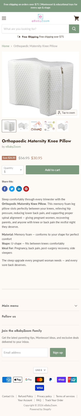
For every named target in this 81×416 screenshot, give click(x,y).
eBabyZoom (13, 146)
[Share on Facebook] (5, 189)
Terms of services (65, 396)
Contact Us (8, 396)
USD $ (38, 370)
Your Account (25, 400)
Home (5, 46)
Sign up (58, 352)
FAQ (38, 400)
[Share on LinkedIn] (19, 189)
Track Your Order (54, 400)
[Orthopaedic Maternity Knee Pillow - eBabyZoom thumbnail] (9, 126)
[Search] (74, 28)
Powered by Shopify (40, 409)
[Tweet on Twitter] (12, 189)
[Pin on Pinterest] (26, 189)
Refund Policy (25, 396)
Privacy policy (44, 396)
